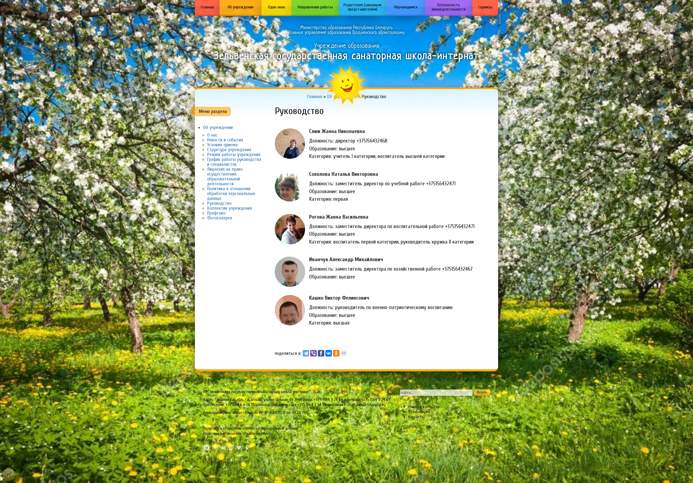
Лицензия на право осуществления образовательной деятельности (225, 176)
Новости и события (225, 140)
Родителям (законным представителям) (362, 7)
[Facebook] (321, 353)
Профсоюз (216, 213)
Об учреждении (240, 7)
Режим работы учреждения (233, 154)
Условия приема (222, 145)
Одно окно (276, 7)
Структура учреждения (229, 150)
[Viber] (313, 353)
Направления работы (315, 7)
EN (415, 427)
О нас (212, 135)
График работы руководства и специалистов (234, 162)
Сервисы (485, 7)
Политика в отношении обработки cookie (237, 433)
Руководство (219, 203)
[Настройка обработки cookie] (9, 474)
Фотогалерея (219, 218)
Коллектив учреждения (229, 208)
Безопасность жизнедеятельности (449, 7)
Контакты (416, 416)
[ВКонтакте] (328, 353)
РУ (403, 427)
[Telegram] (306, 353)
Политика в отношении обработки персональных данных (231, 193)
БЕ (409, 427)
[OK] (336, 353)
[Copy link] (344, 353)
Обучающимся (405, 7)
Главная (207, 7)
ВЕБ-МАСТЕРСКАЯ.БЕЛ (221, 463)
